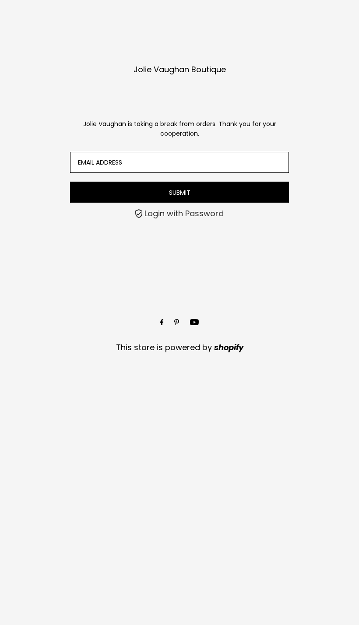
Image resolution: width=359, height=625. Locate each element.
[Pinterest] (176, 322)
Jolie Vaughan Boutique (180, 69)
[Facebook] (162, 322)
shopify (228, 347)
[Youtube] (194, 322)
